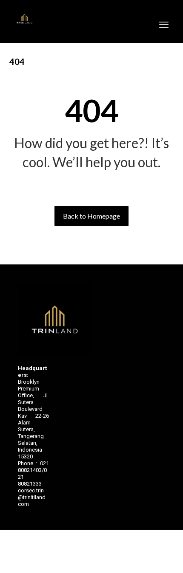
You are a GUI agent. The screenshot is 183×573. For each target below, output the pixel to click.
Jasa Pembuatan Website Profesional (25, 508)
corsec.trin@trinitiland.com (32, 497)
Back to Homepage (91, 216)
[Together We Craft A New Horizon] (24, 19)
